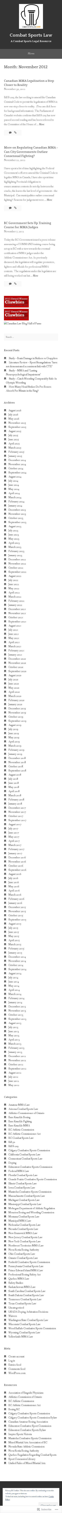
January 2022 (15, 605)
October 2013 (15, 1015)
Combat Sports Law (31, 35)
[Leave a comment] (10, 132)
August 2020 (14, 675)
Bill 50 (11, 1142)
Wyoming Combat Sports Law (24, 1332)
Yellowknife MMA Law (20, 1336)
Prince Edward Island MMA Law (25, 1270)
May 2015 (13, 936)
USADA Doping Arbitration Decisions (28, 1312)
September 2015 (17, 919)
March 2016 (14, 895)
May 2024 (13, 489)
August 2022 (14, 576)
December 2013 (17, 1006)
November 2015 (17, 911)
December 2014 (17, 957)
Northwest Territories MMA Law (26, 1245)
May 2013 (13, 1035)
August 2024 (14, 477)
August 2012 (14, 1073)
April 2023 (14, 543)
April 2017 (14, 841)
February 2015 (16, 948)
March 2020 (14, 696)
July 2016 (13, 878)
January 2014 (15, 1002)
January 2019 (15, 754)
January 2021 (15, 654)
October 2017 (15, 816)
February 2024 (16, 501)
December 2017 (17, 808)
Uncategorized (16, 1308)
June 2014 (13, 981)
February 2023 (16, 551)
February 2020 (16, 700)
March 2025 (14, 448)
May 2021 (13, 638)
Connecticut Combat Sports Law (25, 1158)
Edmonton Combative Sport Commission (29, 1426)
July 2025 (13, 435)
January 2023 (15, 555)
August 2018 (14, 775)
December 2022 (17, 559)
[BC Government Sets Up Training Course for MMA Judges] (15, 284)
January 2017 (15, 853)
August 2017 (14, 824)
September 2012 (17, 1068)
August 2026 (14, 410)
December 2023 (17, 510)
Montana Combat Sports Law (23, 1216)
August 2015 (14, 924)
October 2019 (15, 717)
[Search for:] (31, 337)
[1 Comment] (10, 284)
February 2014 (16, 998)
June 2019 (13, 733)
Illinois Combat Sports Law (22, 1183)
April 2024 (14, 493)
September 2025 (17, 427)
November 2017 (17, 812)
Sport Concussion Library (21, 1459)
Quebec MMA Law (18, 1279)
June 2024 (13, 485)
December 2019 (17, 708)
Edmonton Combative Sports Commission (30, 1167)
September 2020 (17, 671)
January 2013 (15, 1052)
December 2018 (17, 758)
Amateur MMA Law (19, 1105)
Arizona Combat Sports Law (23, 1109)
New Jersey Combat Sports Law (25, 1237)
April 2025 (14, 443)
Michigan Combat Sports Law (24, 1200)
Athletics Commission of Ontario (25, 1397)
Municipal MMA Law (19, 1221)
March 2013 (14, 1044)
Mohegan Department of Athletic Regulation (31, 1208)
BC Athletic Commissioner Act (24, 1134)
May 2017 (13, 837)
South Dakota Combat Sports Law (26, 1295)
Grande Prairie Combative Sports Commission (32, 1179)
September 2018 (17, 770)
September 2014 (17, 969)
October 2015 (15, 915)
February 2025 (16, 452)
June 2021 (13, 634)
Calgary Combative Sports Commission (29, 1150)
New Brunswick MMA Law (22, 1233)
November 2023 (17, 514)
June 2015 (13, 932)
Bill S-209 (13, 1146)
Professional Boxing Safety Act (24, 1274)
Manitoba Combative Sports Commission (29, 1192)
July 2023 (13, 530)
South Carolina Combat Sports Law (26, 1291)
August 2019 (14, 725)
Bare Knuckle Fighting (20, 1121)
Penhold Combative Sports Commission (29, 1262)
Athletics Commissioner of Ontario (26, 1113)
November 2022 (17, 563)
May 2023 (13, 539)
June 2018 (13, 783)
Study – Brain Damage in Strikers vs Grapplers (33, 358)
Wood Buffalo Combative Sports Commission (32, 1328)
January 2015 (15, 953)
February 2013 (16, 1048)
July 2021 (13, 630)
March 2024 (14, 497)
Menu (31, 53)
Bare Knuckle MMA (19, 1125)
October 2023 (15, 518)
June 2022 (13, 584)
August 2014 (14, 973)
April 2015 (14, 940)
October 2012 (15, 1064)
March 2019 (14, 746)
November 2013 (17, 1010)
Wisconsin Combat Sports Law (24, 1324)
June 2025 (13, 439)
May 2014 (13, 986)
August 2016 (14, 874)
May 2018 (13, 787)
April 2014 (14, 990)
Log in (11, 1360)
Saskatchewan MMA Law (22, 1287)
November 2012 (17, 1060)
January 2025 (15, 456)
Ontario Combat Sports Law (23, 1258)
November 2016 (17, 861)
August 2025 (14, 431)
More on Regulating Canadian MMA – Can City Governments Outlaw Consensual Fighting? (31, 152)
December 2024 (17, 460)
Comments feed (16, 1369)
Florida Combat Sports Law (23, 1175)
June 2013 (13, 1031)
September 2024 (17, 472)
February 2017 (16, 849)
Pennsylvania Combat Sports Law (25, 1266)
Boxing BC (14, 1409)
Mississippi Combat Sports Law (24, 1204)
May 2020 (13, 688)
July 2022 (13, 580)
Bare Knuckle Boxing (19, 1117)
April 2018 (14, 791)
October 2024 (15, 468)
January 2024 (15, 505)
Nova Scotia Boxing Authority (23, 1250)
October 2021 (15, 617)
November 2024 (17, 464)
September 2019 (17, 721)
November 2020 (17, 663)
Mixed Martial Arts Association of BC (27, 1442)
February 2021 (16, 650)
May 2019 (13, 737)
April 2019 (14, 741)
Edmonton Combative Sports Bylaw (27, 1430)
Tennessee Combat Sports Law (24, 1299)
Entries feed (14, 1365)
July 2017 (13, 828)
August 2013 (14, 1023)
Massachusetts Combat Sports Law (26, 1196)
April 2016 (14, 890)
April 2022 (14, 592)
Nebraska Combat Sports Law (24, 1225)
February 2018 (16, 799)
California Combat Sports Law (24, 1154)
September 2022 (17, 572)
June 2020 (13, 683)
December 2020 (17, 659)
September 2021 (17, 621)
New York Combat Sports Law (24, 1241)
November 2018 (17, 762)
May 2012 (13, 1085)
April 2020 (14, 692)
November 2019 (17, 712)
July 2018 (13, 779)
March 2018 (14, 795)
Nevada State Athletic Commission (26, 1446)
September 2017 (17, 820)
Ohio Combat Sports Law (21, 1254)
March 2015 (14, 944)
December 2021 (17, 609)
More (41, 125)
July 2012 (13, 1077)
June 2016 (13, 882)
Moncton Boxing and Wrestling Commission (31, 1212)
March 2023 (14, 547)
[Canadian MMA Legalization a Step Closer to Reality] (15, 132)
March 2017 (14, 845)
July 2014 (13, 977)
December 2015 (17, 907)
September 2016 (17, 870)
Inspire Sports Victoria (20, 1434)
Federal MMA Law (18, 1171)
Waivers (12, 1316)
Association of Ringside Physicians (25, 1393)
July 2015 (13, 928)
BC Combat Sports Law (21, 1138)
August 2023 (14, 526)
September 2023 (17, 522)
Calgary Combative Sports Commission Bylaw (32, 1417)
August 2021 (14, 626)
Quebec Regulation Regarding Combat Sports (32, 1455)
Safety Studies (15, 1283)
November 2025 (17, 423)
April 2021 (14, 642)
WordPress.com (16, 1373)
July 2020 (13, 679)
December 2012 (17, 1056)
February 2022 (16, 601)
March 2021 (14, 646)
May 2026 (13, 419)
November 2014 (17, 961)
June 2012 (13, 1081)
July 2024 (13, 481)
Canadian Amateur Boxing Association (28, 1422)
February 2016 (16, 899)
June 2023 (13, 534)
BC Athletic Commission (21, 1130)
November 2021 (17, 613)
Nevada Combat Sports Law (23, 1229)
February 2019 (16, 750)
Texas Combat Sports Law (22, 1303)
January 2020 (15, 704)
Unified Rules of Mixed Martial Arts (26, 1463)
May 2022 (13, 588)
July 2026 (13, 414)
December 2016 (17, 857)
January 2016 (15, 903)
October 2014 (15, 965)
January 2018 (15, 804)
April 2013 (14, 1039)
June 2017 (13, 832)
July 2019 (13, 729)
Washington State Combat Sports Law (28, 1320)
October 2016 (15, 866)
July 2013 (13, 1027)
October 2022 (15, 568)
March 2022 (14, 597)
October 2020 (15, 667)
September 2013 (17, 1019)
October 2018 (15, 766)
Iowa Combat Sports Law (21, 1187)
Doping (12, 1163)
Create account (16, 1356)
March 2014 (14, 994)
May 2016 (13, 886)
